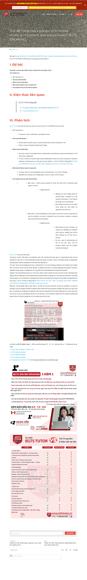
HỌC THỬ (79, 14)
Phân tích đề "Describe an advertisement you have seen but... (60, 544)
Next (45, 541)
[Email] (74, 550)
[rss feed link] (76, 550)
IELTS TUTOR (14, 126)
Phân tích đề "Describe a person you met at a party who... (25, 544)
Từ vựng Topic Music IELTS (30, 111)
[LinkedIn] (70, 550)
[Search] (71, 14)
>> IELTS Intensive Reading (17, 355)
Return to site (14, 550)
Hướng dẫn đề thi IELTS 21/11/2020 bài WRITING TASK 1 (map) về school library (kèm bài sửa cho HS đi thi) (46, 56)
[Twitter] (66, 550)
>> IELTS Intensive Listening (18, 352)
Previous (13, 541)
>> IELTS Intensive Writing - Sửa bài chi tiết (22, 349)
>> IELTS (12, 357)
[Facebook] (62, 550)
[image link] (6, 14)
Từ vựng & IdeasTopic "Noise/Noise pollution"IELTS (40, 107)
